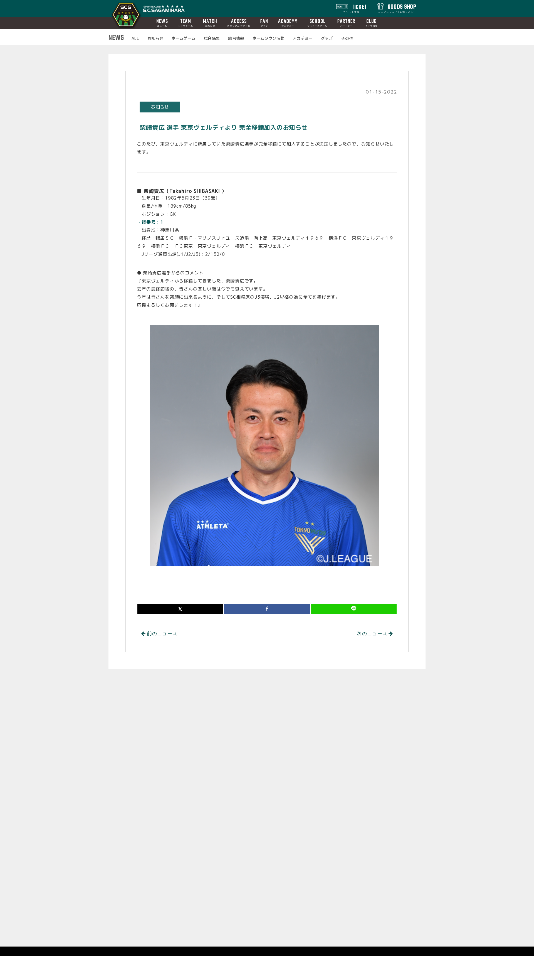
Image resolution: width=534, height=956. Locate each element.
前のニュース (161, 633)
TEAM (185, 23)
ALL (135, 38)
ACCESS (238, 23)
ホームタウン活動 (269, 38)
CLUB (371, 23)
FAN (264, 23)
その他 (347, 38)
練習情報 (236, 38)
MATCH (210, 23)
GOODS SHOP (397, 8)
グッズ (327, 38)
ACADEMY (287, 23)
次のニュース (373, 633)
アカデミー (303, 38)
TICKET (355, 8)
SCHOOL (317, 23)
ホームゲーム (184, 38)
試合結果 (212, 38)
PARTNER (346, 23)
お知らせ (155, 38)
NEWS (162, 23)
